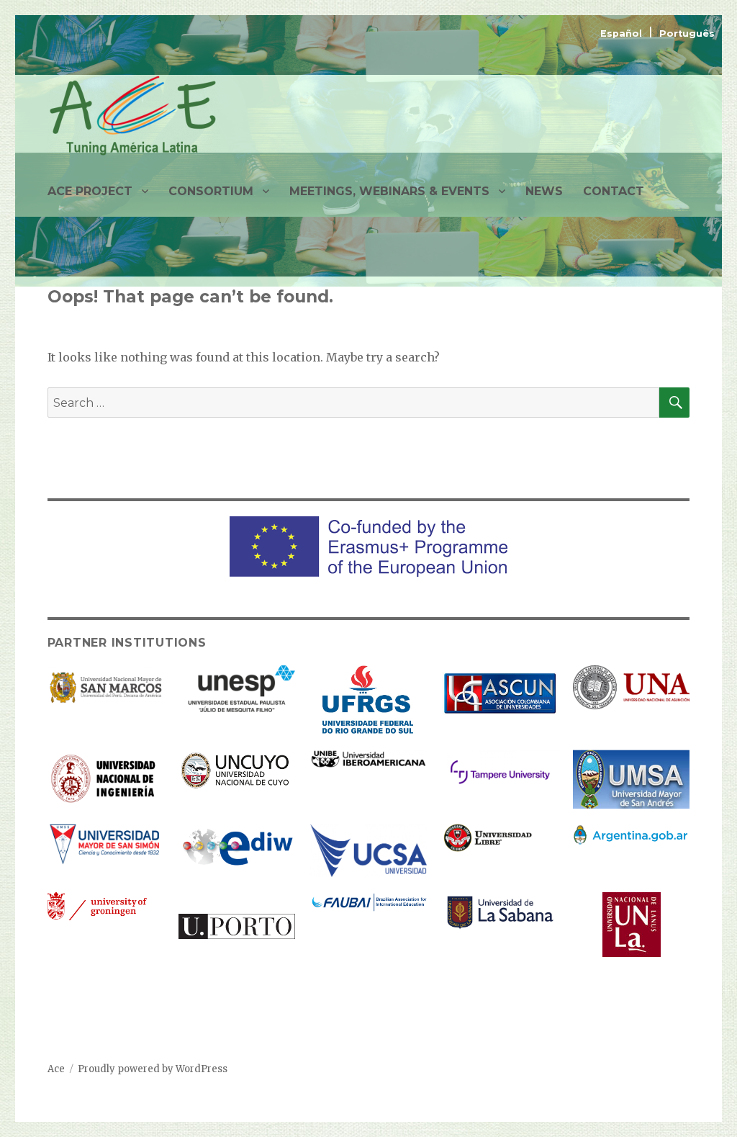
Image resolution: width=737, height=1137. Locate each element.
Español (622, 33)
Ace (56, 1069)
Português (687, 33)
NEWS (544, 191)
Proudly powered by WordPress (152, 1069)
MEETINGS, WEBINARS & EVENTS (389, 191)
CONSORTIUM (210, 191)
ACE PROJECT (90, 191)
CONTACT (613, 191)
